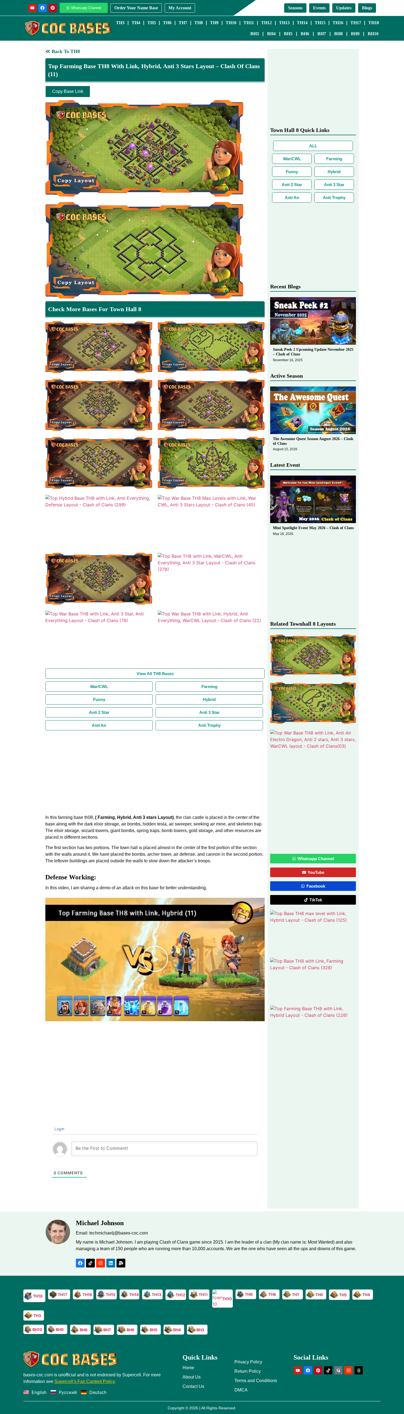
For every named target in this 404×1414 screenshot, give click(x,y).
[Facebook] (42, 8)
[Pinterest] (53, 8)
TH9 (214, 22)
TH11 (248, 22)
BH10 (373, 33)
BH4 (271, 33)
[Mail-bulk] (121, 1263)
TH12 (266, 22)
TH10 (231, 22)
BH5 (288, 33)
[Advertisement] (155, 771)
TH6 (167, 22)
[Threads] (359, 1370)
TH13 (284, 22)
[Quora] (338, 1370)
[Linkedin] (110, 1263)
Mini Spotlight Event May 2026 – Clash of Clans (313, 528)
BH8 (338, 33)
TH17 (355, 22)
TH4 (136, 22)
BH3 (254, 33)
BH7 (321, 33)
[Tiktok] (90, 1263)
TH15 (320, 22)
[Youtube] (32, 8)
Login (58, 1128)
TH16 (338, 22)
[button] (155, 959)
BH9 (355, 33)
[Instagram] (100, 1263)
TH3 (120, 22)
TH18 (373, 22)
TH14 (302, 22)
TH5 (151, 22)
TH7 (183, 22)
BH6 (305, 33)
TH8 (198, 22)
